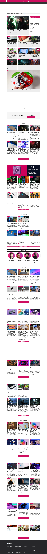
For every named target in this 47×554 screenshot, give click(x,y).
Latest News (34, 17)
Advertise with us (17, 549)
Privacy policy (25, 546)
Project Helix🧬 (34, 13)
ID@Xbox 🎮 (28, 13)
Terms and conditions (9, 546)
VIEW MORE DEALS (23, 341)
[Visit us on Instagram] (27, 1)
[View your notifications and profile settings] (37, 1)
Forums (8, 549)
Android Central (25, 549)
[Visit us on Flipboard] (28, 1)
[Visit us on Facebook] (23, 1)
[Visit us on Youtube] (26, 1)
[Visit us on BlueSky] (30, 1)
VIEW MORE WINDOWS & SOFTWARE (23, 246)
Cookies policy (33, 546)
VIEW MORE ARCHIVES (23, 209)
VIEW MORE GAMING (23, 415)
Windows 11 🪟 (23, 13)
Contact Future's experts (18, 546)
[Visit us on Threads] (29, 1)
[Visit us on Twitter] (24, 1)
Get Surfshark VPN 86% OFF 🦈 (15, 13)
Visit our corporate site (35, 541)
